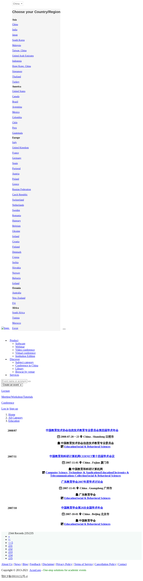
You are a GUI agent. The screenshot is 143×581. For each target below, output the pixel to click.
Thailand (16, 76)
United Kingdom (20, 147)
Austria (15, 173)
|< (9, 539)
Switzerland (18, 200)
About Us (6, 564)
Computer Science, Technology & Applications (73, 472)
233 (10, 552)
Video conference (25, 349)
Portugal (16, 168)
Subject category (24, 362)
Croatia (15, 241)
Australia (16, 292)
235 (10, 558)
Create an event (11, 385)
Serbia (15, 262)
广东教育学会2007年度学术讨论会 (82, 481)
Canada (15, 96)
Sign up (13, 408)
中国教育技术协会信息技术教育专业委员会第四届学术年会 (82, 430)
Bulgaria (16, 278)
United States (18, 91)
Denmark (16, 252)
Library (19, 368)
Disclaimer (48, 564)
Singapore (17, 71)
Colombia (17, 117)
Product (14, 340)
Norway (16, 273)
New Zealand (18, 298)
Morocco (16, 323)
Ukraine (16, 231)
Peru (14, 128)
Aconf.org (35, 570)
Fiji (14, 303)
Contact (122, 564)
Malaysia (16, 45)
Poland (15, 179)
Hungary (16, 220)
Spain (15, 163)
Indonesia (17, 61)
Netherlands (18, 205)
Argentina (17, 107)
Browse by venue (25, 371)
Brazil (15, 101)
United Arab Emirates (23, 55)
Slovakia (16, 267)
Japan (15, 35)
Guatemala (17, 133)
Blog (25, 564)
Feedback (35, 564)
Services (14, 374)
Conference (7, 402)
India (14, 29)
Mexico (16, 112)
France (15, 153)
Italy (14, 142)
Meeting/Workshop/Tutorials (17, 396)
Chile (14, 122)
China (15, 24)
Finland (16, 247)
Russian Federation (21, 189)
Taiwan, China (19, 50)
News (17, 564)
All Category (15, 417)
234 (10, 555)
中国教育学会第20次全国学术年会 (82, 507)
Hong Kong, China (21, 66)
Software (20, 343)
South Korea (18, 40)
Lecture (5, 390)
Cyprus (15, 257)
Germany (16, 158)
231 (10, 545)
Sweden (16, 210)
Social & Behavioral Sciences (93, 446)
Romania (16, 215)
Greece (15, 184)
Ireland (15, 236)
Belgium (16, 226)
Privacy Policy (64, 564)
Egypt (15, 328)
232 (10, 548)
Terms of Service (83, 564)
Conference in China (26, 365)
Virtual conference (25, 352)
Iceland (15, 283)
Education (14, 420)
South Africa (18, 312)
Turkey (15, 82)
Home (11, 414)
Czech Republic (20, 194)
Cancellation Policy (105, 564)
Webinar (20, 346)
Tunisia (16, 318)
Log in (5, 408)
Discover (15, 359)
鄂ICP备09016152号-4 (14, 576)
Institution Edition (25, 356)
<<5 (10, 542)
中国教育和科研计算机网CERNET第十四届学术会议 (82, 456)
